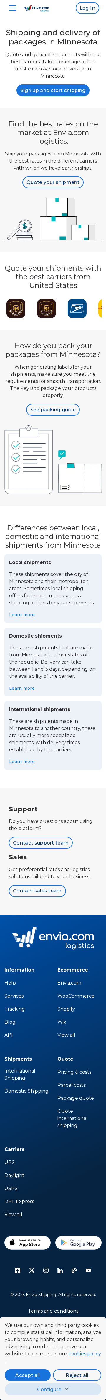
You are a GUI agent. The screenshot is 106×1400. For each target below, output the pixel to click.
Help (10, 983)
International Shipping (19, 1074)
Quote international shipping (72, 1118)
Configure (49, 1389)
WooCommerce (76, 996)
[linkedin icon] (60, 1270)
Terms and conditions (53, 1311)
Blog (10, 1022)
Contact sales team (37, 891)
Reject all (77, 1375)
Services (14, 996)
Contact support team (41, 843)
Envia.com (69, 983)
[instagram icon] (46, 1270)
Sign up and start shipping (53, 90)
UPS (9, 1162)
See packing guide (53, 409)
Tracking (14, 1009)
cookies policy (85, 1353)
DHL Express (19, 1201)
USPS (11, 1188)
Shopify (66, 1009)
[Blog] (74, 1270)
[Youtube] (88, 1270)
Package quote (75, 1098)
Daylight (14, 1175)
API (8, 1035)
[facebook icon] (18, 1270)
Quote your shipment (53, 182)
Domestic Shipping (26, 1091)
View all (66, 1035)
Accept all (27, 1375)
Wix (61, 1022)
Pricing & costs (74, 1072)
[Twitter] (32, 1270)
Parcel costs (71, 1085)
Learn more (22, 614)
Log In (87, 8)
